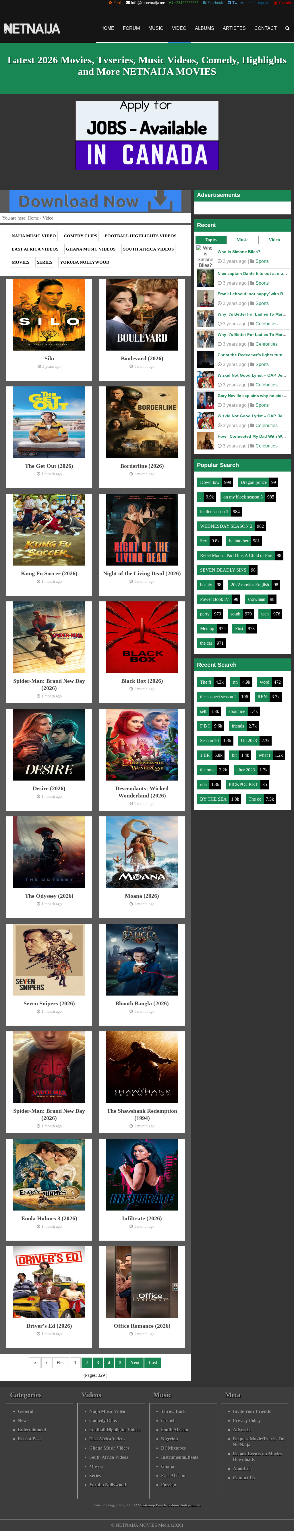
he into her (239, 537)
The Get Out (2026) (49, 466)
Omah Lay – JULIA (236, 311)
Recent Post (29, 1438)
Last (152, 1362)
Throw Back (173, 1411)
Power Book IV (215, 596)
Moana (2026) (142, 896)
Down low (210, 479)
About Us (242, 1468)
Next (135, 1362)
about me (237, 708)
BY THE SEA (214, 796)
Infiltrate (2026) (142, 1218)
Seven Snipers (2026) (49, 1003)
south (236, 611)
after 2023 (246, 766)
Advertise (242, 1429)
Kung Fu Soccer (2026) (49, 573)
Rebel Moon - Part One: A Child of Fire (236, 552)
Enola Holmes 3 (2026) (49, 1218)
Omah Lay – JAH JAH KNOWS (247, 413)
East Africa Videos (35, 249)
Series (44, 262)
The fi (206, 679)
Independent (190, 1505)
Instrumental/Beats (179, 1457)
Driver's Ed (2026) (49, 1326)
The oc (255, 796)
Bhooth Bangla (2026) (142, 1003)
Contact (265, 28)
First (239, 625)
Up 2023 (249, 737)
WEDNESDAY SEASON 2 (227, 523)
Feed (116, 3)
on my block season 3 (243, 494)
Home (107, 28)
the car (206, 640)
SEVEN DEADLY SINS (223, 567)
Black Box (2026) (142, 681)
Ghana (167, 1466)
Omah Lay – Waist (235, 291)
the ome (208, 766)
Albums (204, 28)
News (23, 1420)
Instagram (260, 3)
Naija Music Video (34, 236)
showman (257, 596)
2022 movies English (250, 581)
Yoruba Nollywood (84, 262)
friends (238, 723)
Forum (131, 28)
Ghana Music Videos (90, 249)
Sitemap (148, 1505)
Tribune (173, 1505)
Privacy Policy (247, 1420)
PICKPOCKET (244, 781)
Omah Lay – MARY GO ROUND (247, 270)
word (265, 679)
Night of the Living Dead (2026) (142, 573)
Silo (49, 358)
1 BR (205, 752)
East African (173, 1475)
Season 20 (210, 737)
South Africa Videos (148, 249)
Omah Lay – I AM (234, 250)
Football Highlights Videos (140, 236)
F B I (205, 723)
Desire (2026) (49, 788)
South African (174, 1429)
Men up (207, 625)
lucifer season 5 (214, 508)
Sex (204, 537)
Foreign (168, 1484)
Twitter (237, 3)
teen (265, 611)
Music (155, 28)
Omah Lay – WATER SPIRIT (244, 372)
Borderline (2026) (142, 466)
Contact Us (244, 1477)
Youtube (284, 3)
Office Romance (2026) (142, 1326)
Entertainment (32, 1429)
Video (179, 28)
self (204, 708)
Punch (161, 1505)
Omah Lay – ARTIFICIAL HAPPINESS (253, 433)
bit (235, 752)
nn (236, 679)
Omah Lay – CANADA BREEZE (247, 392)
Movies (20, 262)
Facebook (214, 3)
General (25, 1411)
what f (265, 752)
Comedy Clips (80, 236)
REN (263, 693)
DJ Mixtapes (173, 1448)
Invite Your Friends (252, 1411)
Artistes (234, 28)
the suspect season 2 (219, 693)
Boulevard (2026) (142, 358)
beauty (206, 581)
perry (205, 611)
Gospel (167, 1420)
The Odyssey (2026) (49, 896)
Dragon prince (254, 479)
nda (204, 781)
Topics (211, 239)
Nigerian (169, 1438)
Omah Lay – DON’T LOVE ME (246, 352)
